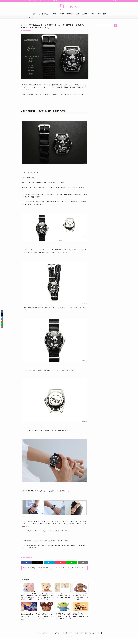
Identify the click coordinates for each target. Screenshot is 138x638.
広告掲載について (67, 633)
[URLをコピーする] (83, 562)
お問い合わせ (58, 633)
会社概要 (39, 633)
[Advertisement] (105, 39)
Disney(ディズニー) (27, 30)
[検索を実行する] (115, 25)
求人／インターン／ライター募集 (93, 633)
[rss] (114, 1)
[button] (26, 562)
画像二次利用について (78, 633)
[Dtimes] (69, 7)
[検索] (116, 1)
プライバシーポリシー (48, 633)
